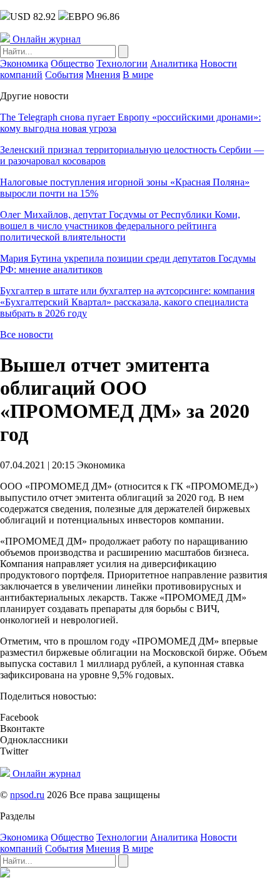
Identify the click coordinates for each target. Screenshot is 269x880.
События (64, 74)
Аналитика (174, 63)
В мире (138, 74)
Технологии (122, 63)
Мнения (103, 74)
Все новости (26, 334)
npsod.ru (27, 794)
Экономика (24, 63)
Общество (72, 63)
